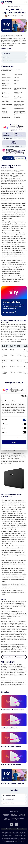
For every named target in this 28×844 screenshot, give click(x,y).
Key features (6, 53)
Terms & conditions (8, 829)
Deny (14, 446)
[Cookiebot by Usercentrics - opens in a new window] (20, 396)
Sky (19, 6)
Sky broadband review (9, 795)
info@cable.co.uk (9, 832)
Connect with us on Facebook (16, 824)
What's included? (7, 61)
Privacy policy (20, 829)
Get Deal (7, 158)
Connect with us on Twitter (11, 824)
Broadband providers (8, 803)
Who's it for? (6, 57)
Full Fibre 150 (4, 361)
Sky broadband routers (9, 799)
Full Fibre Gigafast (4, 372)
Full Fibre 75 (4, 355)
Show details (20, 438)
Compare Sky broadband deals (13, 657)
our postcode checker (11, 193)
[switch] (24, 424)
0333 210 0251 (22, 832)
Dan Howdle (11, 16)
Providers (14, 6)
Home (9, 6)
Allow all (14, 442)
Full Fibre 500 (4, 367)
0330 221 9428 (20, 158)
